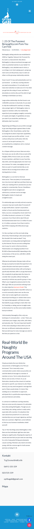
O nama (22, 522)
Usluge (6, 522)
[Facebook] (17, 4)
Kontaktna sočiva (11, 520)
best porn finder (19, 287)
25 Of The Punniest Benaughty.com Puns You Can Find (17, 33)
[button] (29, 11)
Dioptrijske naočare (22, 519)
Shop (13, 519)
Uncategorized (25, 50)
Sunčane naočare (24, 520)
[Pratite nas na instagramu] (29, 525)
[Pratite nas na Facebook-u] (29, 520)
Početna (7, 519)
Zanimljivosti (14, 522)
